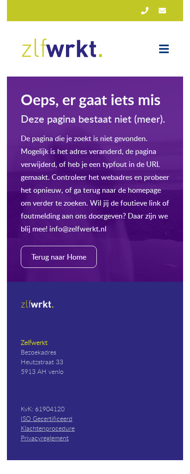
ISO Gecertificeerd (46, 418)
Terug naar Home (58, 257)
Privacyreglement (45, 437)
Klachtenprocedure (48, 428)
